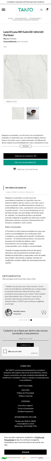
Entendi (25, 452)
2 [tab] (23, 320)
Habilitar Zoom (11, 102)
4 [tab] (27, 320)
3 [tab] (25, 320)
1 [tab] (20, 320)
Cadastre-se (25, 345)
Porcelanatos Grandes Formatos (25, 20)
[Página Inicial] (25, 9)
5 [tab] (29, 320)
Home (10, 18)
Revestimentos (21, 18)
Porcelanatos (35, 18)
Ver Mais (26, 146)
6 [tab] (31, 320)
